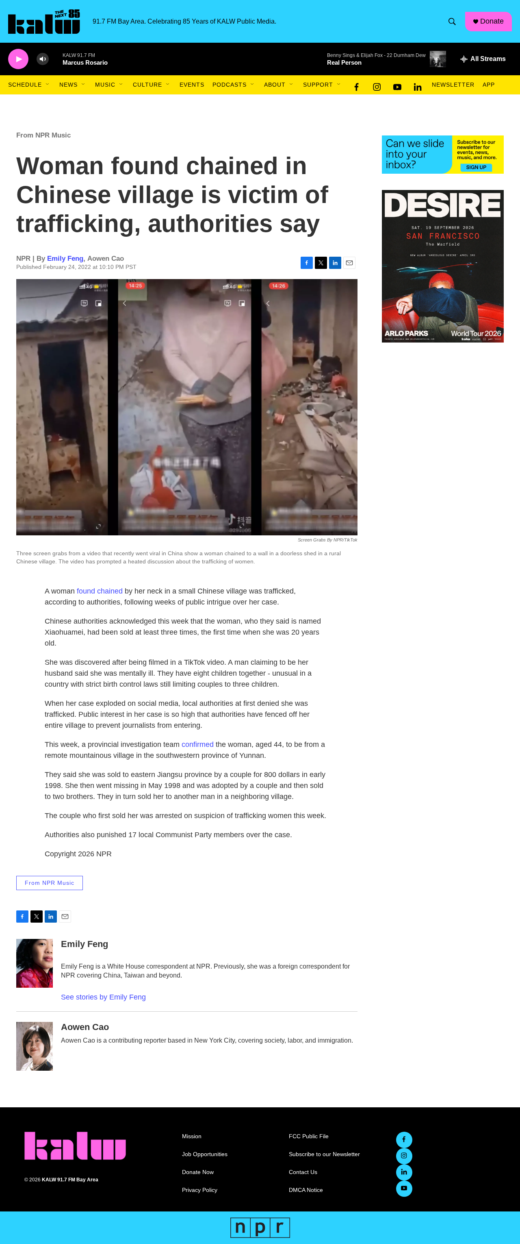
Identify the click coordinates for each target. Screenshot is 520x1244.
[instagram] (377, 85)
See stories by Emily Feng (103, 997)
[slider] (55, 59)
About (275, 84)
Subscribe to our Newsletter (324, 1154)
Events (192, 84)
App (489, 84)
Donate (492, 21)
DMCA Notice (306, 1190)
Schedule (25, 84)
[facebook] (357, 85)
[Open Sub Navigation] (48, 84)
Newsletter (453, 84)
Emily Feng (65, 258)
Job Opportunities (205, 1154)
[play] (18, 59)
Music (105, 84)
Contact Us (303, 1172)
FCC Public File (309, 1136)
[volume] (43, 59)
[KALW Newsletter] (443, 154)
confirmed (198, 744)
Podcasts (229, 84)
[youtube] (397, 85)
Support (318, 84)
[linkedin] (418, 85)
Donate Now (198, 1172)
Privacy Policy (199, 1190)
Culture (147, 84)
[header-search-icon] (452, 21)
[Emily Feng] (34, 963)
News (68, 84)
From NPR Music (43, 135)
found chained (100, 591)
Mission (192, 1136)
